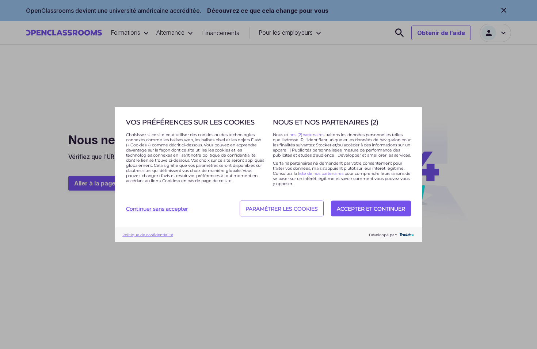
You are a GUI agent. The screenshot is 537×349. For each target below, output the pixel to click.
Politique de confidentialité (147, 234)
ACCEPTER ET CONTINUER (371, 208)
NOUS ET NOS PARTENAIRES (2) (325, 122)
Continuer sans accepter (157, 208)
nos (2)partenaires (307, 134)
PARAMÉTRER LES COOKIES (281, 208)
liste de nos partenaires (320, 173)
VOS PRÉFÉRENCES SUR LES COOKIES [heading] (190, 122)
